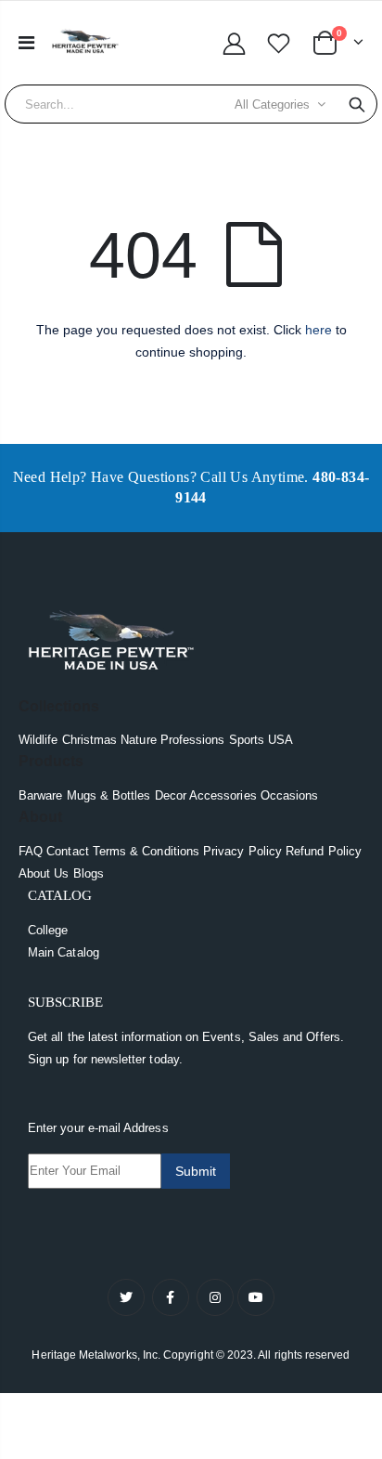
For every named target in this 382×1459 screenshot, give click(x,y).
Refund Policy (324, 851)
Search (356, 104)
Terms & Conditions (146, 851)
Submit (195, 1171)
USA (280, 740)
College (48, 930)
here (318, 329)
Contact (67, 851)
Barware (40, 795)
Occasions (290, 795)
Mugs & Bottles (109, 795)
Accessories (223, 795)
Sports (246, 740)
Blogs (88, 873)
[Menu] (26, 43)
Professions (192, 740)
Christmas (90, 740)
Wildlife (38, 740)
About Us (44, 873)
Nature (138, 740)
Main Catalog (63, 952)
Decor (170, 795)
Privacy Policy (242, 851)
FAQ (31, 851)
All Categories (272, 104)
